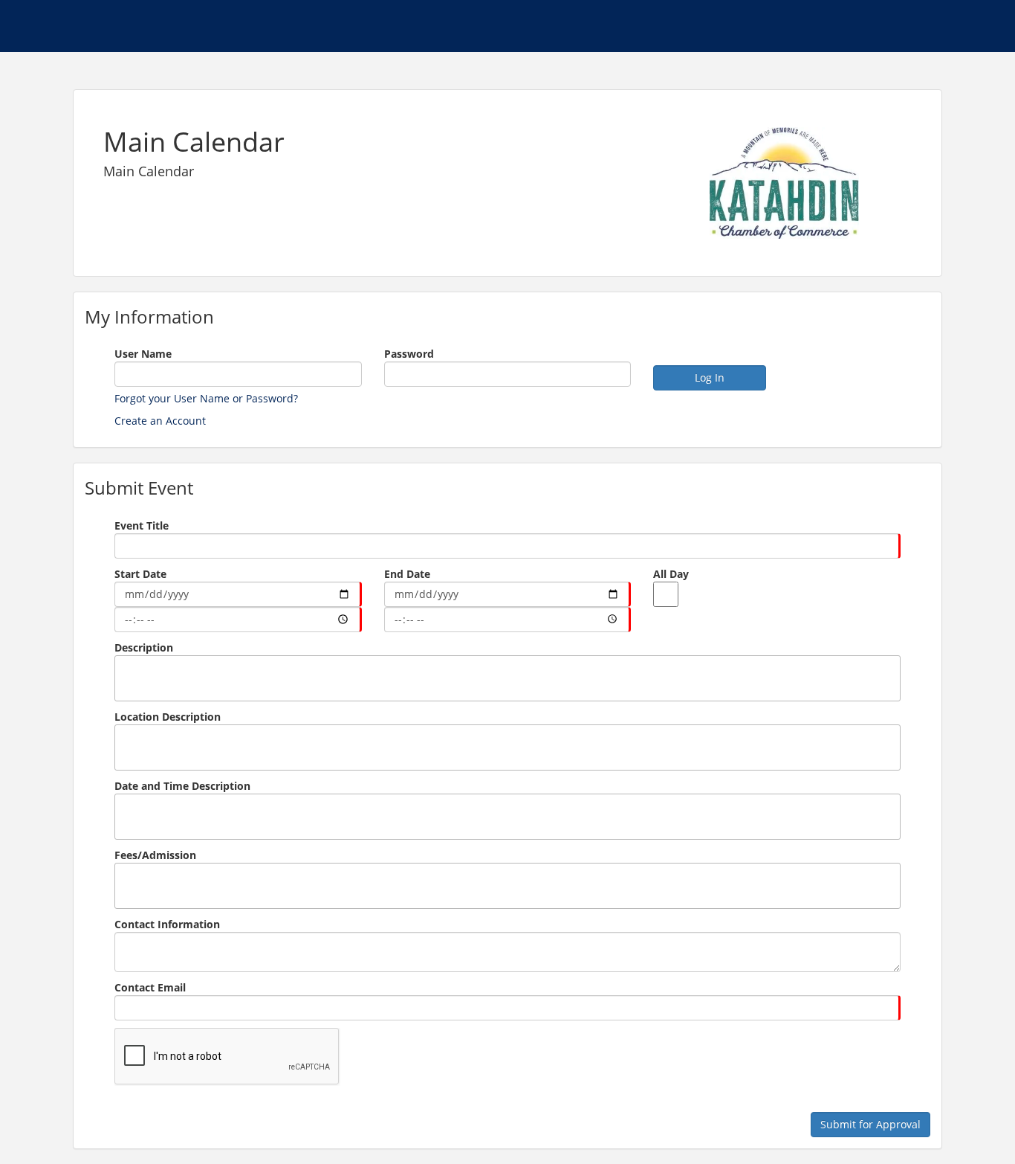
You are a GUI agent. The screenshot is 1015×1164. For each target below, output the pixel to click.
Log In (709, 377)
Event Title (141, 525)
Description (143, 647)
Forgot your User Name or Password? (206, 398)
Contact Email (150, 987)
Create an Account (160, 421)
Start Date (140, 574)
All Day (671, 574)
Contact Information (167, 924)
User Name (143, 354)
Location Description (167, 717)
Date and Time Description (182, 786)
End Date (407, 574)
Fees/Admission (155, 855)
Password (409, 354)
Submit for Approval (870, 1124)
